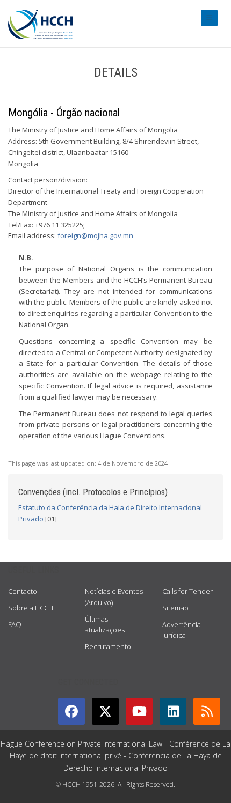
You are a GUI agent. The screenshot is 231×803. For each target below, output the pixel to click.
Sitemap (175, 608)
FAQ (14, 624)
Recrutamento (108, 646)
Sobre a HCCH (30, 608)
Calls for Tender (187, 591)
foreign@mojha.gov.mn (95, 235)
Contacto (22, 591)
